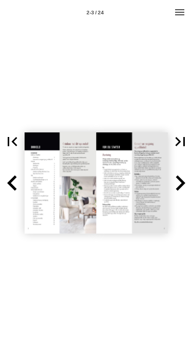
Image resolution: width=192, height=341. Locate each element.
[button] (12, 141)
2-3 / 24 (95, 12)
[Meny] (179, 12)
